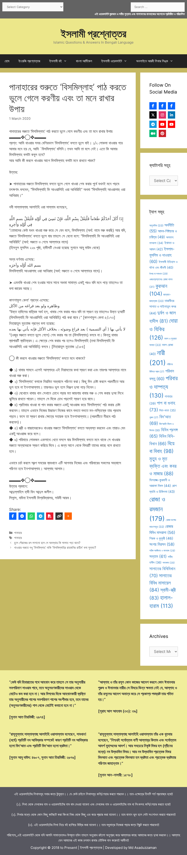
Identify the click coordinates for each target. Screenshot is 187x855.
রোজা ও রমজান (157, 508)
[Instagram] (162, 115)
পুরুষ (153, 417)
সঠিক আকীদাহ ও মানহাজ (162, 550)
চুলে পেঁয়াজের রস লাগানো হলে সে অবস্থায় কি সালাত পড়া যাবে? (47, 543)
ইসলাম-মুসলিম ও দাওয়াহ (161, 255)
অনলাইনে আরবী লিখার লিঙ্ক (152, 61)
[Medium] (153, 133)
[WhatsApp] (31, 516)
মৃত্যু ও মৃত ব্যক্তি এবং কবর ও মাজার (163, 466)
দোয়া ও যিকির (163, 329)
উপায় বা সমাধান (158, 273)
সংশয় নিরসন (161, 544)
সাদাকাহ (169, 562)
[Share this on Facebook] (12, 516)
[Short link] (59, 516)
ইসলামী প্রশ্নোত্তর (93, 33)
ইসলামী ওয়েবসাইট (111, 61)
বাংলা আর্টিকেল (84, 61)
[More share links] (68, 516)
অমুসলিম (156, 225)
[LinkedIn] (171, 115)
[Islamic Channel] (162, 124)
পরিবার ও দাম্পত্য (163, 387)
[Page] (162, 105)
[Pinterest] (162, 133)
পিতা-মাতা (167, 410)
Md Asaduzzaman (142, 847)
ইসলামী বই (55, 61)
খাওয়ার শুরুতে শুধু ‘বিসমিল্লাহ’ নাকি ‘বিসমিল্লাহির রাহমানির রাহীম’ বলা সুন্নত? (55, 547)
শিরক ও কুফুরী (161, 538)
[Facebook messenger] (22, 516)
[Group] (171, 105)
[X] (153, 115)
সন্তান (158, 556)
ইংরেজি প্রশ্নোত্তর (29, 61)
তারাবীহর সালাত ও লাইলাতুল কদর (162, 307)
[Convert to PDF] (49, 516)
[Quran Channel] (171, 124)
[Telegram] (40, 516)
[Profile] (153, 105)
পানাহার (18, 533)
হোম (7, 61)
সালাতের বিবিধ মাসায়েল (160, 583)
